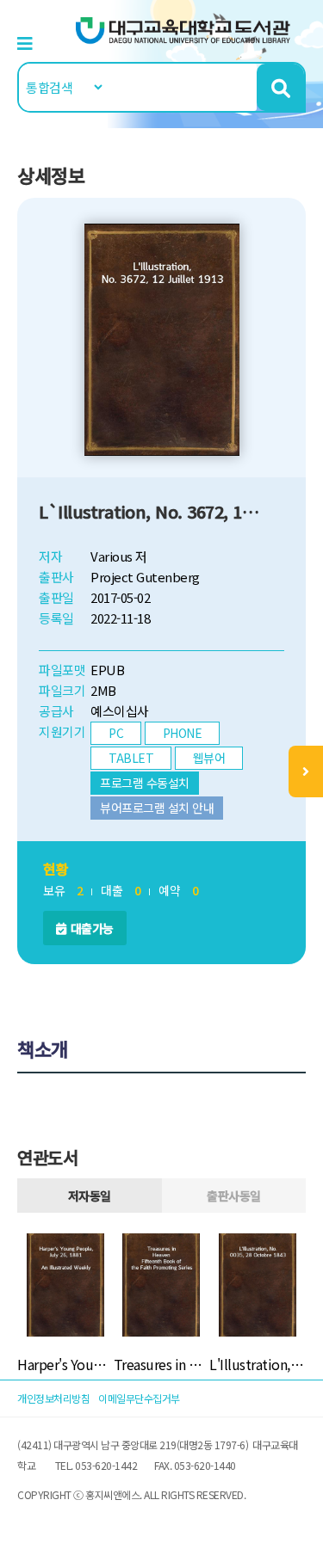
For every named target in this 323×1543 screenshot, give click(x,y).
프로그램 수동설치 (144, 782)
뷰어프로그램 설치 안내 (157, 807)
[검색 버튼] (280, 87)
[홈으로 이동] (183, 29)
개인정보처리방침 (53, 1398)
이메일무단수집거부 (139, 1398)
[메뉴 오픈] (306, 771)
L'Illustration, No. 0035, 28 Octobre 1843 (257, 1364)
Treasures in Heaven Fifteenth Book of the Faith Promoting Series (162, 1364)
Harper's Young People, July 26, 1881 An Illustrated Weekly (65, 1364)
